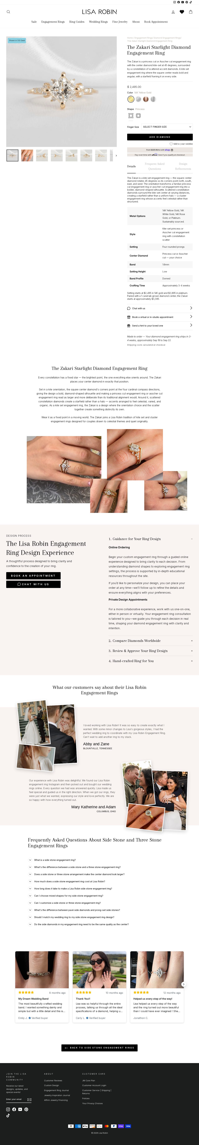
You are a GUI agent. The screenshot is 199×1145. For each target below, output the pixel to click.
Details (131, 166)
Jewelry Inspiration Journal (57, 1095)
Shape (136, 109)
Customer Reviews (53, 1080)
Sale (34, 21)
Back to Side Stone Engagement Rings (101, 1047)
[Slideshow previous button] (15, 984)
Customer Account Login (94, 1085)
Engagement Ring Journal (56, 1090)
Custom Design (51, 1085)
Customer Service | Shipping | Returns (96, 1092)
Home (130, 38)
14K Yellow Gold (131, 99)
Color (139, 92)
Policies (86, 1098)
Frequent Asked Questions (154, 166)
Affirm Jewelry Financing (56, 1100)
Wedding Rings (98, 21)
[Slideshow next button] (183, 984)
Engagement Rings (53, 21)
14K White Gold (138, 99)
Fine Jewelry (119, 21)
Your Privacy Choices (92, 1103)
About (136, 21)
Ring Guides (76, 21)
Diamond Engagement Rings (167, 38)
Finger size (133, 126)
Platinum (153, 99)
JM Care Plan (88, 1080)
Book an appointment (33, 575)
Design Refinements (183, 166)
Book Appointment (156, 21)
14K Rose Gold (146, 99)
